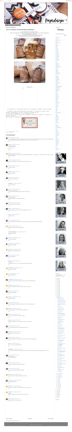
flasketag (57, 116)
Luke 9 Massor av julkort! (61, 348)
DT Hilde (10, 132)
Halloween (57, 67)
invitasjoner (57, 122)
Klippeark (57, 71)
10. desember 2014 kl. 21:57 (15, 337)
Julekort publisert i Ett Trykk (61, 301)
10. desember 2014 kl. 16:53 (17, 279)
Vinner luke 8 (59, 346)
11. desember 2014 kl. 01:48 (16, 374)
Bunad (57, 46)
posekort (57, 138)
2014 (57, 296)
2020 (57, 288)
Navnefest (57, 77)
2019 (57, 289)
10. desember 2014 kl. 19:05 (14, 325)
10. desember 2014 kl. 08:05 (15, 144)
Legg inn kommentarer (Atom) (14, 420)
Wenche (9, 153)
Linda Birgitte (10, 279)
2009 (57, 394)
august (59, 377)
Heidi (9, 177)
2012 (57, 390)
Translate (62, 276)
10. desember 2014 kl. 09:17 (15, 165)
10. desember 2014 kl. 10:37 (15, 189)
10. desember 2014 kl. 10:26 (14, 177)
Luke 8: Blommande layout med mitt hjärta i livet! (61, 351)
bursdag (57, 101)
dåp (56, 111)
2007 (57, 397)
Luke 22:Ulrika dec (60, 310)
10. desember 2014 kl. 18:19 (16, 308)
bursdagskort (58, 102)
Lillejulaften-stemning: (60, 309)
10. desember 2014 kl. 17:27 (16, 285)
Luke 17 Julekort (59, 325)
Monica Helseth (10, 267)
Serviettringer (58, 82)
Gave (56, 62)
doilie (56, 107)
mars (58, 384)
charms (57, 105)
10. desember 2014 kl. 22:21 (14, 343)
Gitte (9, 255)
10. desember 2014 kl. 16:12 (18, 267)
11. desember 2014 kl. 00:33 (14, 368)
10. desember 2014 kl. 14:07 (16, 249)
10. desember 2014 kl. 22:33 (18, 349)
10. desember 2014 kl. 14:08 (14, 255)
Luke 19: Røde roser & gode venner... (60, 320)
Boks (56, 43)
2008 (57, 395)
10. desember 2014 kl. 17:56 (16, 296)
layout (56, 131)
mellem (9, 202)
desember (59, 297)
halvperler (57, 120)
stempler (57, 143)
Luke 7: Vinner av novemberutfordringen (61, 355)
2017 (57, 292)
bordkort (57, 97)
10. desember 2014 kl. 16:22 (14, 273)
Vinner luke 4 (59, 359)
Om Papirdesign (17, 25)
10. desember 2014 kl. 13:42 (21, 231)
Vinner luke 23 (59, 306)
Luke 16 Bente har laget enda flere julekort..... (61, 328)
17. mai (57, 38)
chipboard (57, 106)
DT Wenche (57, 58)
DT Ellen (57, 48)
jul (12, 132)
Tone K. (9, 189)
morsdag (57, 133)
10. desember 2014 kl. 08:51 (15, 153)
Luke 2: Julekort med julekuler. (60, 370)
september (59, 376)
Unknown (9, 285)
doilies (57, 108)
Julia (9, 398)
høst (56, 121)
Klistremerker (58, 72)
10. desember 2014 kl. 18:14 (14, 302)
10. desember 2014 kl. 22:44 (14, 362)
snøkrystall (57, 142)
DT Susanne (57, 56)
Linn (9, 220)
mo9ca (9, 165)
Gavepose (57, 65)
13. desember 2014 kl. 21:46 (14, 398)
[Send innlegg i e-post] (17, 131)
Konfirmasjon (58, 73)
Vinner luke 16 (59, 323)
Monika (9, 314)
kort (56, 128)
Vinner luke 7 (59, 349)
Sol (8, 137)
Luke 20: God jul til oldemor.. (60, 317)
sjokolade (57, 141)
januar (59, 387)
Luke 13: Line (59, 336)
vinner (57, 150)
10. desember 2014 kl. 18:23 (15, 314)
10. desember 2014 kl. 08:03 (14, 137)
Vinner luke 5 (59, 356)
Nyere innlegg (9, 418)
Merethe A (10, 374)
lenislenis (10, 391)
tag (56, 146)
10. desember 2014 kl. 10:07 (15, 171)
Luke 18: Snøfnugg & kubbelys (60, 322)
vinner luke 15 (59, 326)
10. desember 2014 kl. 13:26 (15, 214)
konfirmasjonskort (58, 127)
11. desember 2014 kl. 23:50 (16, 391)
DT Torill (57, 57)
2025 (57, 281)
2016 (57, 293)
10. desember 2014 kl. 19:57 (16, 331)
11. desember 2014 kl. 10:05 (16, 380)
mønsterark (57, 135)
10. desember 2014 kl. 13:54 (16, 237)
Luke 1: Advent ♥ (60, 371)
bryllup (57, 100)
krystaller (57, 130)
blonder (57, 95)
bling (56, 92)
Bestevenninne (58, 42)
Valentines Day (58, 87)
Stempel (57, 83)
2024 (57, 282)
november (59, 373)
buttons (57, 103)
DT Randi (57, 52)
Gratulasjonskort (58, 66)
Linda (9, 362)
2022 (57, 285)
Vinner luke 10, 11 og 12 (61, 335)
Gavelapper (57, 63)
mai (58, 381)
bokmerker (57, 96)
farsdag (57, 115)
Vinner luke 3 (59, 362)
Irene (9, 325)
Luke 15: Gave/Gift (60, 331)
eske (56, 113)
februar (59, 385)
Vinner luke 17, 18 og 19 (61, 315)
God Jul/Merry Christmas (61, 300)
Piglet (9, 343)
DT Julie (57, 51)
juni (58, 380)
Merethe (9, 337)
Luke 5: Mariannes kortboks (61, 360)
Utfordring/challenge (59, 86)
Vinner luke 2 (59, 365)
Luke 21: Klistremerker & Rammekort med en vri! (61, 314)
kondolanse (57, 126)
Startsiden (30, 418)
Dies (56, 61)
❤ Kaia (9, 144)
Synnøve (9, 208)
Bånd (56, 47)
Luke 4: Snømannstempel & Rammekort (61, 364)
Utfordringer (11, 25)
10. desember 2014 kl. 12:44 (16, 208)
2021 (57, 286)
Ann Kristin (10, 380)
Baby (56, 41)
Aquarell (9, 171)
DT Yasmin (57, 60)
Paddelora (10, 308)
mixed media (58, 132)
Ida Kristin (10, 249)
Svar (9, 141)
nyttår (56, 136)
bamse (57, 91)
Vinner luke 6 (59, 353)
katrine (9, 214)
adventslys (57, 88)
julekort (57, 125)
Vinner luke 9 (59, 342)
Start (7, 25)
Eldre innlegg (50, 418)
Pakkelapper (57, 78)
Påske (57, 81)
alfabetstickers (58, 90)
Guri (9, 302)
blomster (57, 93)
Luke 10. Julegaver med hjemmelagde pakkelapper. (61, 344)
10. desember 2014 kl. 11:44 (15, 202)
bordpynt (57, 98)
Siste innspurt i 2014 (60, 298)
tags (56, 147)
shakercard (57, 140)
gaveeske (57, 117)
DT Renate (57, 53)
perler (56, 137)
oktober (59, 374)
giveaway (57, 118)
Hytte (56, 68)
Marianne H (10, 331)
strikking (57, 145)
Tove (9, 273)
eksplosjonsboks (58, 112)
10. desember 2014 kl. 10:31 (17, 183)
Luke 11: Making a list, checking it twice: (60, 340)
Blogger (40, 424)
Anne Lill (9, 237)
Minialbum (57, 76)
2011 (57, 391)
